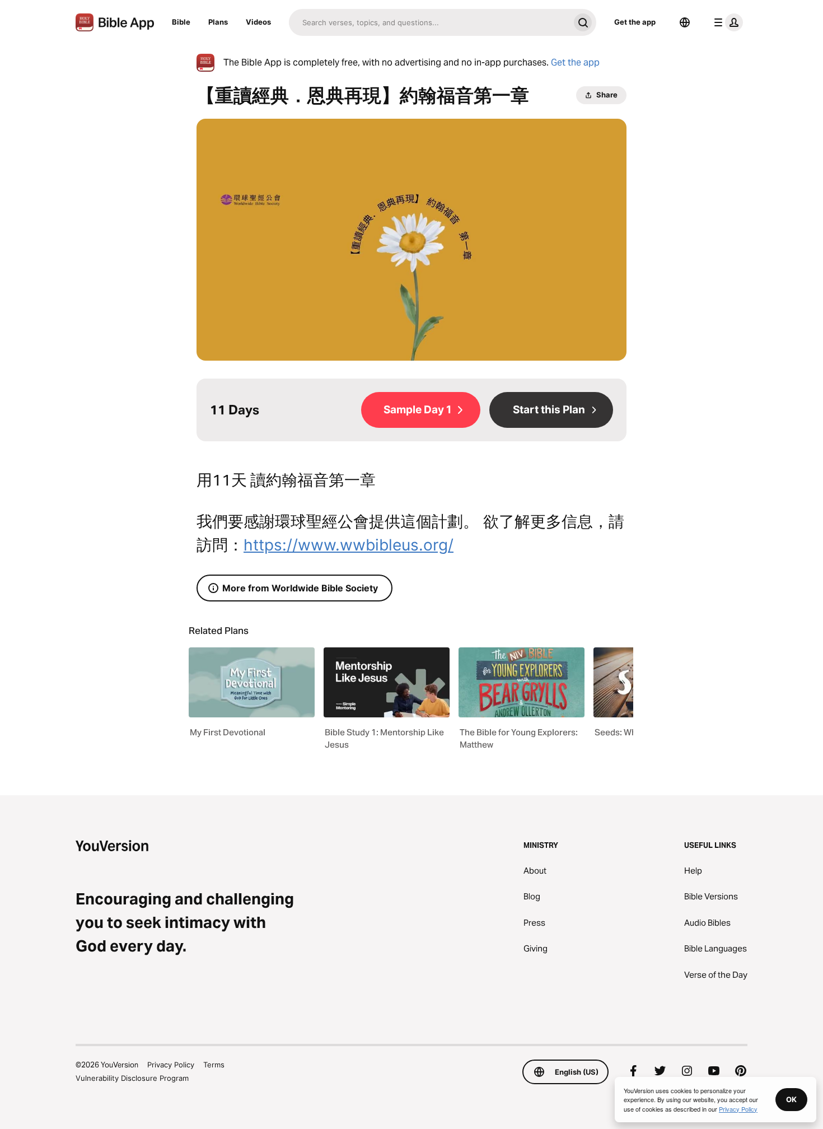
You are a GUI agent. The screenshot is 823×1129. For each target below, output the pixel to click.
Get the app (635, 21)
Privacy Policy (170, 1064)
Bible (181, 21)
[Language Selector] (685, 22)
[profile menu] (726, 22)
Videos (258, 21)
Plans (218, 21)
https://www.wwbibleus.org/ (348, 544)
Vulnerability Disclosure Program (132, 1078)
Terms (214, 1064)
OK (791, 1099)
